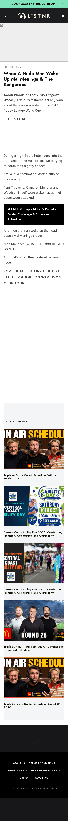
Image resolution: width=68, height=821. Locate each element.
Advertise (41, 777)
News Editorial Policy (45, 770)
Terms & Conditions (42, 763)
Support (25, 777)
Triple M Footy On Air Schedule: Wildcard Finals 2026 (31, 477)
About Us (19, 763)
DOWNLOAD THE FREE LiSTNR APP (34, 4)
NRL (6, 67)
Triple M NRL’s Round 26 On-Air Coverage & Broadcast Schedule (33, 648)
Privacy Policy (17, 770)
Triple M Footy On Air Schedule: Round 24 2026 (32, 705)
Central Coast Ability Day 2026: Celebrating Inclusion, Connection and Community (33, 534)
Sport (19, 67)
